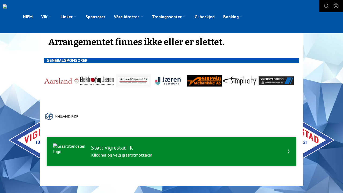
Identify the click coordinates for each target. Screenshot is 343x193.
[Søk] (326, 6)
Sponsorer (95, 16)
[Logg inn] (336, 6)
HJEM (28, 16)
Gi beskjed (205, 16)
